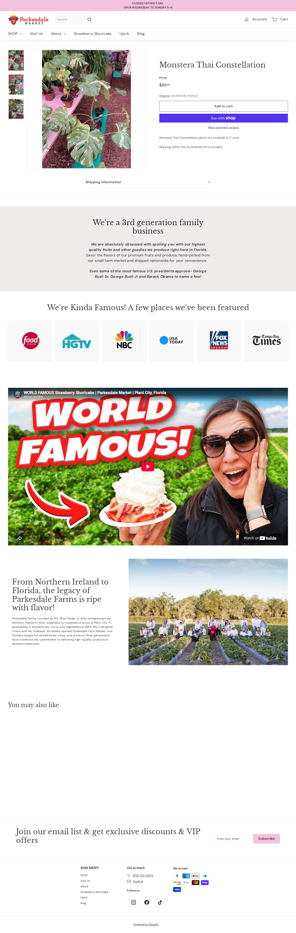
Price (163, 78)
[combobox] (74, 19)
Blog (141, 33)
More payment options (223, 127)
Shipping (164, 95)
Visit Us (36, 33)
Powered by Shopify (146, 924)
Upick (124, 33)
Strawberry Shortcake (93, 33)
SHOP (13, 33)
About (57, 33)
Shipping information (103, 182)
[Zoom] (86, 109)
